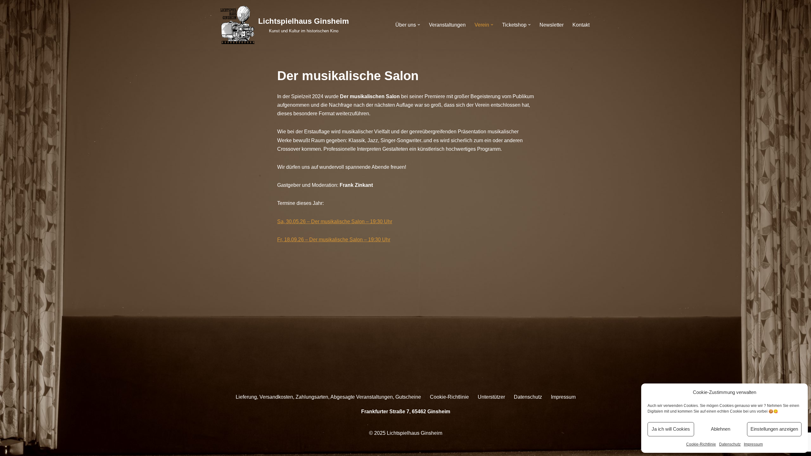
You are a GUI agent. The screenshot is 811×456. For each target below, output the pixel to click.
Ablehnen (720, 429)
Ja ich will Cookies (671, 429)
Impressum (753, 444)
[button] (419, 24)
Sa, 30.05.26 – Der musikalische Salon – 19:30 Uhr (334, 221)
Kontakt (581, 25)
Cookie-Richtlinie (701, 444)
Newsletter (552, 25)
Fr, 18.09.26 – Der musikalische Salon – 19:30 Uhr (333, 239)
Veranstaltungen (447, 25)
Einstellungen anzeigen (774, 429)
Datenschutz (730, 444)
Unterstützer (491, 397)
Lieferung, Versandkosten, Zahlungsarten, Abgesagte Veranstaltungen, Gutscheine (328, 397)
